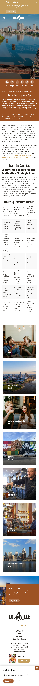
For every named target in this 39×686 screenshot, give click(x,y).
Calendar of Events (12, 86)
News (32, 85)
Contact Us (19, 630)
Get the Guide (23, 661)
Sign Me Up (14, 601)
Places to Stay (17, 86)
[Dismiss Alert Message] (36, 3)
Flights (22, 85)
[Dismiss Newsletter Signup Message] (37, 668)
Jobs (19, 633)
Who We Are (19, 636)
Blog (7, 85)
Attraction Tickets (27, 86)
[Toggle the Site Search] (4, 18)
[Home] (19, 18)
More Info (11, 11)
